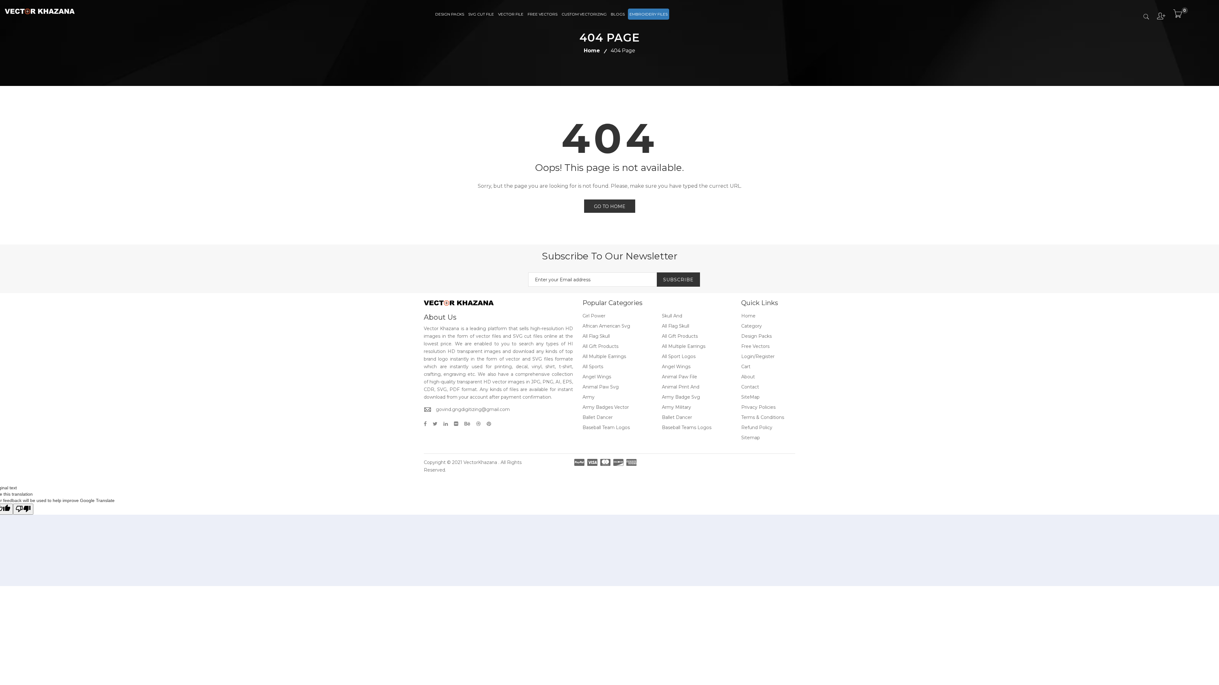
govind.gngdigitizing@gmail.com (473, 409)
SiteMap (750, 397)
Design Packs (449, 14)
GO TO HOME (609, 206)
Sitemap (750, 437)
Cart (745, 366)
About (748, 377)
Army (589, 397)
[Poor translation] (23, 509)
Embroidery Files (648, 14)
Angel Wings (676, 366)
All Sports (593, 366)
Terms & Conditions (762, 417)
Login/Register (758, 356)
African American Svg (606, 326)
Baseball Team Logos (606, 427)
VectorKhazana (480, 462)
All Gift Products (680, 336)
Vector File (510, 14)
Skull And (672, 316)
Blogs (618, 14)
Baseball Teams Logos (686, 427)
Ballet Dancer (598, 417)
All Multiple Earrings (683, 346)
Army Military (676, 407)
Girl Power (594, 316)
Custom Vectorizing (584, 14)
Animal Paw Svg (601, 387)
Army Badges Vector (606, 407)
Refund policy (756, 427)
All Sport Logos (679, 356)
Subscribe (678, 280)
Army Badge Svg (681, 397)
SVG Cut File (481, 14)
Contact (750, 387)
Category (751, 326)
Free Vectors (542, 14)
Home (592, 51)
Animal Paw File (679, 377)
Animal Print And (680, 387)
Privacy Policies (758, 407)
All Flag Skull (675, 326)
